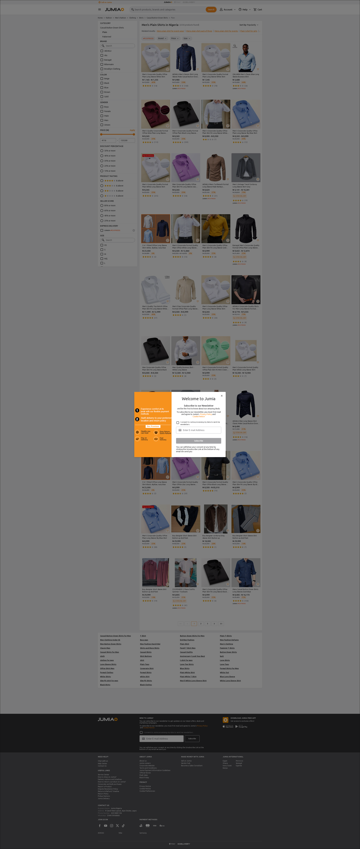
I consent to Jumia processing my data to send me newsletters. (200, 423)
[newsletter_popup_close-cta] (222, 396)
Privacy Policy (206, 414)
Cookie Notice (199, 416)
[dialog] (180, 424)
